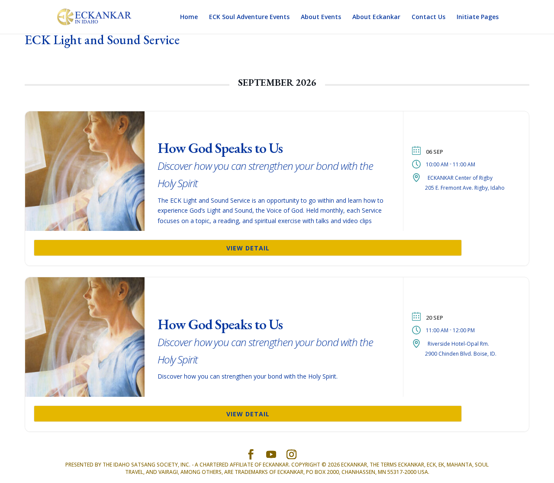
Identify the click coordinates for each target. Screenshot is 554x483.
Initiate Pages (478, 17)
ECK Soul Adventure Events (249, 17)
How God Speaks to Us (265, 164)
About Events (321, 17)
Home (189, 17)
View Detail (248, 248)
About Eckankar (376, 17)
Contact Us (428, 17)
